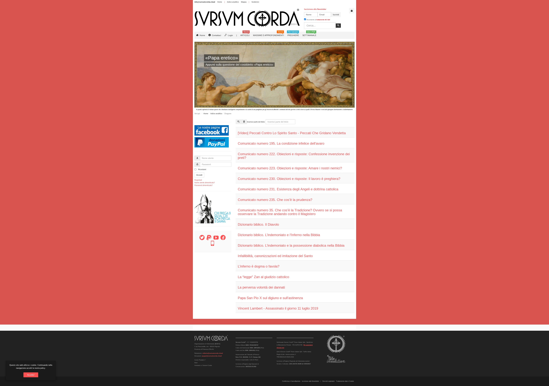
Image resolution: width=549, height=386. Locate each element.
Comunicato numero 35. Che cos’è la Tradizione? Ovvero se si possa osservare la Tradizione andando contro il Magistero (290, 212)
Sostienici (255, 2)
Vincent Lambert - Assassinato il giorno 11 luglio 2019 (278, 308)
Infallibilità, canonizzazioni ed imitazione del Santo (275, 256)
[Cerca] (238, 121)
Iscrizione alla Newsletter (310, 381)
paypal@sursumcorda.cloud (212, 356)
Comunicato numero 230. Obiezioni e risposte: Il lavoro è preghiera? (289, 179)
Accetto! (30, 375)
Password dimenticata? (203, 185)
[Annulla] (244, 121)
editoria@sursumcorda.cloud (212, 353)
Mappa (243, 2)
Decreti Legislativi (328, 381)
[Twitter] (202, 239)
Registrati (198, 180)
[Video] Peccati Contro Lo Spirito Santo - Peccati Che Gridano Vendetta (292, 133)
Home (219, 2)
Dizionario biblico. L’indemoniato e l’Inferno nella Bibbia (279, 235)
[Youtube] (216, 239)
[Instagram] (212, 245)
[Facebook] (223, 239)
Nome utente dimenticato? (204, 183)
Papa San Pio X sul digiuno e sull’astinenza (270, 298)
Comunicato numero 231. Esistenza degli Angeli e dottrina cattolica (288, 189)
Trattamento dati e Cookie (345, 381)
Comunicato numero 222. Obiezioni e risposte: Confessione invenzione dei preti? (294, 156)
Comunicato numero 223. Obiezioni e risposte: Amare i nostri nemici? (290, 168)
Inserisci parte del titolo (256, 122)
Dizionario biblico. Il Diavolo (258, 224)
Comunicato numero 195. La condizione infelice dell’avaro (281, 143)
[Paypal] (209, 239)
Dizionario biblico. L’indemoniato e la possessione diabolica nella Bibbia (291, 245)
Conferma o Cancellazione (291, 381)
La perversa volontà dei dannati (261, 287)
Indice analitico (233, 2)
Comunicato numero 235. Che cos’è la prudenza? (275, 200)
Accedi (199, 175)
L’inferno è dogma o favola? (258, 266)
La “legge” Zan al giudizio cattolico (263, 277)
